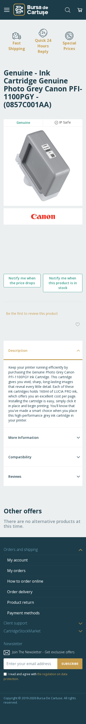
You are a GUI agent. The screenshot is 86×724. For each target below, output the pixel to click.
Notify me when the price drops (22, 280)
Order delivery (19, 591)
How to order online (25, 581)
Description (17, 350)
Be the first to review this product (32, 313)
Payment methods (23, 613)
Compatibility (20, 457)
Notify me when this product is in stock (62, 283)
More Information (23, 437)
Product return (20, 602)
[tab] (43, 350)
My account (17, 560)
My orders (16, 570)
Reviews (14, 476)
